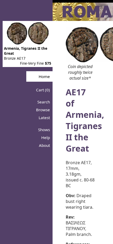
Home (44, 76)
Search (43, 101)
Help (45, 137)
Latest (44, 117)
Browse (43, 109)
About (44, 145)
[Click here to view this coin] (28, 43)
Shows (44, 129)
